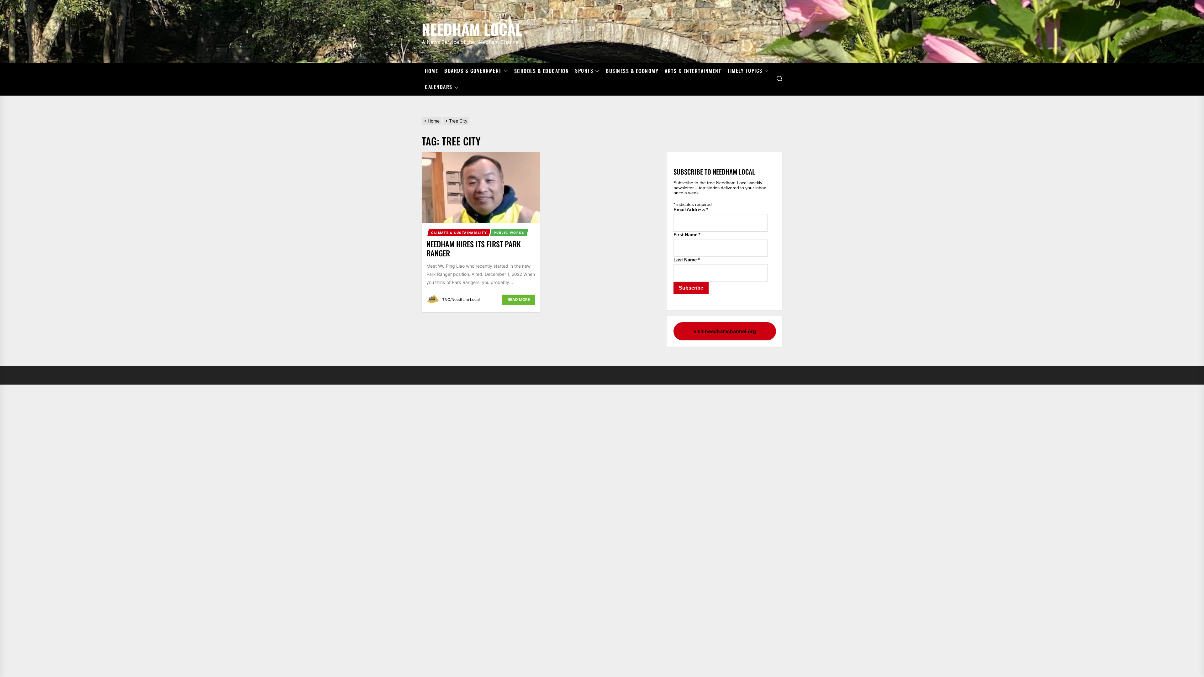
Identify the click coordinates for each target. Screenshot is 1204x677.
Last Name (686, 259)
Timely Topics (745, 70)
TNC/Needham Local (461, 299)
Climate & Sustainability (459, 232)
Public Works (509, 232)
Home (431, 71)
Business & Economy (632, 71)
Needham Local (472, 28)
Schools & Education (541, 71)
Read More (519, 299)
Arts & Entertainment (693, 71)
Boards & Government (473, 70)
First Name (686, 234)
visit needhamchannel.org (725, 331)
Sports (584, 70)
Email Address (690, 209)
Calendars (438, 87)
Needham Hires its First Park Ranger (473, 248)
